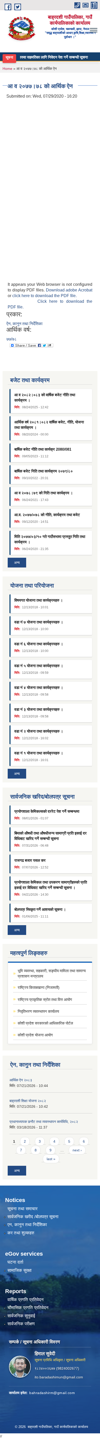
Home (7, 69)
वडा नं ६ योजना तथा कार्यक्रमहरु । (38, 644)
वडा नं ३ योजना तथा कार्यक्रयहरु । (38, 709)
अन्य (17, 563)
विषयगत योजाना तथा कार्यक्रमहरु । (38, 600)
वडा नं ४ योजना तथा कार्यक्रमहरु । (38, 687)
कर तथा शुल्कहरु (20, 1232)
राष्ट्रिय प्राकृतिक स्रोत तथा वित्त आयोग (45, 999)
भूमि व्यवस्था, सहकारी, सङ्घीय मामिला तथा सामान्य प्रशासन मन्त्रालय (52, 973)
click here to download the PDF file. (44, 296)
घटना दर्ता (15, 1262)
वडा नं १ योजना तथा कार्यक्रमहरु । (38, 753)
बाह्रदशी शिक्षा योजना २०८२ (27, 1101)
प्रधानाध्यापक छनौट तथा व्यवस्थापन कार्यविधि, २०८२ (43, 1122)
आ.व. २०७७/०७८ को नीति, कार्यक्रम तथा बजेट (47, 515)
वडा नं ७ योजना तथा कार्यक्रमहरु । (38, 622)
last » (51, 1159)
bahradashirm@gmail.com (52, 1393)
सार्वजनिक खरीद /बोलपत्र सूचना (32, 1216)
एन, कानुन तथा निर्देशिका (27, 1224)
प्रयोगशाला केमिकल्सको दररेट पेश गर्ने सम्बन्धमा (46, 811)
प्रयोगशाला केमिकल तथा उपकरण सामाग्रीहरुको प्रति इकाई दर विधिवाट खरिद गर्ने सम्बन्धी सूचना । (50, 885)
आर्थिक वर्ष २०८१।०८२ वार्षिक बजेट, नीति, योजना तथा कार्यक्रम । (49, 425)
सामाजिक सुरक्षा (19, 1270)
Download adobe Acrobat (69, 290)
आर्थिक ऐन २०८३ (20, 1080)
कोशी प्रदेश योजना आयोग (35, 1035)
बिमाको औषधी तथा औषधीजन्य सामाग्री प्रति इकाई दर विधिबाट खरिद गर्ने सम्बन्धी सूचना (50, 836)
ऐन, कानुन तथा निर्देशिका (24, 323)
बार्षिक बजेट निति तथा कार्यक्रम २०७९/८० (43, 471)
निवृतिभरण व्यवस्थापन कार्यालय (38, 1011)
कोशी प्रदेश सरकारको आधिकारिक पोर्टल (45, 1023)
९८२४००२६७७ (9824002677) (57, 1368)
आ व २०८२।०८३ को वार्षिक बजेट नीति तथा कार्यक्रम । (44, 397)
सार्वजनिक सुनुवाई (21, 1315)
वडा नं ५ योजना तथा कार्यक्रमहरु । (38, 666)
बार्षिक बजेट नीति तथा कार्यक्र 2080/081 (42, 449)
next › (77, 1150)
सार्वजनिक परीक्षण (21, 1323)
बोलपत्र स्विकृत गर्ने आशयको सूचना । (40, 909)
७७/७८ (11, 339)
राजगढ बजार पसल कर (30, 860)
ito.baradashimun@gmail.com (59, 1377)
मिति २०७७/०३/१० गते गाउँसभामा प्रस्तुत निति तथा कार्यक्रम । (49, 539)
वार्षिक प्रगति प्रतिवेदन (25, 1299)
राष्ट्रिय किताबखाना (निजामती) (38, 987)
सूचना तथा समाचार (22, 1208)
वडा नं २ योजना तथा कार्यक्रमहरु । (38, 731)
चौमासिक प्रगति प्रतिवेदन (27, 1307)
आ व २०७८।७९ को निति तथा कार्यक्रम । (43, 493)
